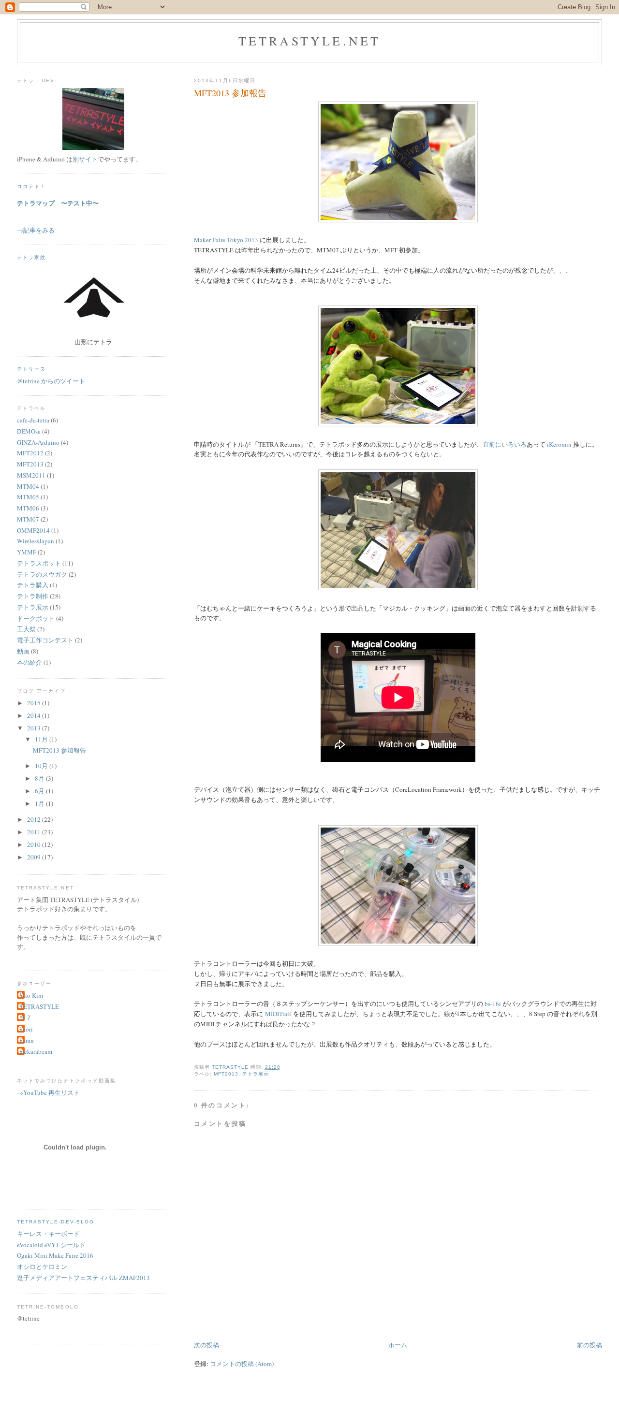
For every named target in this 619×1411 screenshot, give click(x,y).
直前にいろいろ (505, 444)
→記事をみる (36, 230)
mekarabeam (35, 1051)
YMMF (26, 552)
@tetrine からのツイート (51, 381)
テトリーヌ (31, 369)
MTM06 (28, 508)
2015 (34, 702)
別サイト (85, 159)
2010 (34, 844)
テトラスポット (39, 563)
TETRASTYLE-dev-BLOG (55, 1221)
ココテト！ (31, 186)
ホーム (397, 1344)
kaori (26, 1029)
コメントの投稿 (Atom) (242, 1363)
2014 (34, 715)
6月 (40, 790)
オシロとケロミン (42, 1266)
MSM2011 (31, 475)
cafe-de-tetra (33, 420)
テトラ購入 (32, 585)
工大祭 (26, 629)
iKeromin (559, 444)
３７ (25, 1017)
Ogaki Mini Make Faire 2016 (55, 1255)
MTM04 (28, 486)
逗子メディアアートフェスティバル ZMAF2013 (83, 1277)
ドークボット (36, 618)
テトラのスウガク (42, 574)
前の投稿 (589, 1344)
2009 (34, 857)
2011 (34, 832)
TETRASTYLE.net (309, 40)
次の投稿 (206, 1344)
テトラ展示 (255, 1073)
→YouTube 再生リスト (48, 1092)
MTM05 (28, 497)
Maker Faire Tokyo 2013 (226, 239)
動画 (23, 651)
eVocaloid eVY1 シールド (51, 1244)
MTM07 (28, 519)
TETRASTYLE (39, 1006)
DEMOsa (29, 431)
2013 (34, 728)
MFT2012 (30, 453)
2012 (34, 819)
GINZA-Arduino (38, 442)
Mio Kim (31, 995)
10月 (42, 765)
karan (26, 1040)
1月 (40, 803)
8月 (40, 778)
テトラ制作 (32, 596)
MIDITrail (278, 1013)
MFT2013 (226, 1073)
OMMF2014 (33, 530)
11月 (42, 739)
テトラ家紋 (31, 257)
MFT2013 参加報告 (59, 750)
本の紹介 (29, 662)
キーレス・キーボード (48, 1233)
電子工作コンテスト (45, 640)
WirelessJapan (35, 541)
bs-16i (493, 1003)
